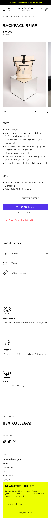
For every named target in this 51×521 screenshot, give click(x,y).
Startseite (6, 16)
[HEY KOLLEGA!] (25, 9)
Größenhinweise (19, 273)
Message (21, 386)
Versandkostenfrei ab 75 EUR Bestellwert (25, 2)
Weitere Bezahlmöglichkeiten (25, 212)
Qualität (14, 253)
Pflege (14, 263)
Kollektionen (15, 16)
